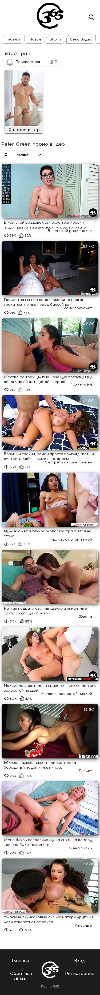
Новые (35, 39)
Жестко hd (81, 385)
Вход (79, 960)
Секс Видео (81, 39)
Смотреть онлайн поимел (68, 462)
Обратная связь (21, 976)
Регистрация (79, 973)
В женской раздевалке (69, 231)
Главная (13, 39)
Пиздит (85, 771)
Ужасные (83, 925)
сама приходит (78, 308)
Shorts (56, 39)
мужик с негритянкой (71, 539)
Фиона (85, 616)
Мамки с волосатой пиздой (66, 693)
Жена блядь (80, 848)
